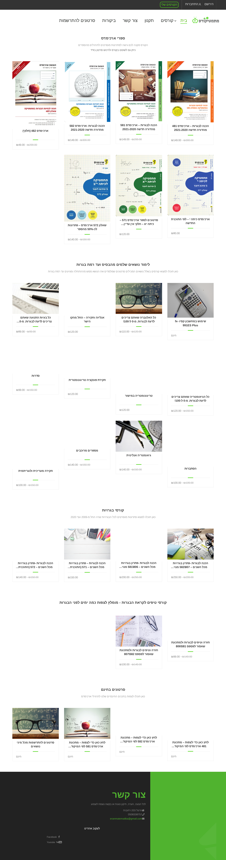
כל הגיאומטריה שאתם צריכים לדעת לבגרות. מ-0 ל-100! (190, 398)
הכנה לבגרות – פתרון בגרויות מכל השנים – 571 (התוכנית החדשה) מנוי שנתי (87, 565)
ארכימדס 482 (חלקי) (35, 130)
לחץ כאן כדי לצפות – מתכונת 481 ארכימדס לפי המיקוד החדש (190, 744)
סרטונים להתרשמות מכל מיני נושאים (35, 744)
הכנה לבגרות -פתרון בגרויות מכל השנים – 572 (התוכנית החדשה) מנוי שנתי (35, 565)
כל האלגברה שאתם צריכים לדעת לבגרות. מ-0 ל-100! (138, 319)
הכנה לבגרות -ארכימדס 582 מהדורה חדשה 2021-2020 (87, 127)
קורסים (167, 20)
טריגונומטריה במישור (139, 395)
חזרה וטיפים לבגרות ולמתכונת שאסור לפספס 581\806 (190, 644)
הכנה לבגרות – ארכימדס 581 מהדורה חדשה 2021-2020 (138, 127)
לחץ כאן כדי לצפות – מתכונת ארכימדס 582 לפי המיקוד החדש (139, 740)
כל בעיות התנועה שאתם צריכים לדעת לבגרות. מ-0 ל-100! (35, 320)
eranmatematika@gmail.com (126, 818)
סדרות (36, 375)
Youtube (51, 842)
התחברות (191, 4)
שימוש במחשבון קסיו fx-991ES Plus (190, 323)
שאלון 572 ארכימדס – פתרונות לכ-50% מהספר (87, 227)
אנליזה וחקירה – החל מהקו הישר (87, 319)
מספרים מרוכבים (87, 450)
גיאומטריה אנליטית (138, 455)
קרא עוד (190, 91)
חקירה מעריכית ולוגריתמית (35, 470)
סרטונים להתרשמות (77, 20)
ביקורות (109, 20)
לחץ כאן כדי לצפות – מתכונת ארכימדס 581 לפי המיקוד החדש (87, 745)
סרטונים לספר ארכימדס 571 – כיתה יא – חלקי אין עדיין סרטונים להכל (139, 222)
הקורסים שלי (169, 4)
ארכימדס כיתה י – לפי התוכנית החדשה (190, 221)
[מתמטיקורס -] (205, 20)
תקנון (149, 20)
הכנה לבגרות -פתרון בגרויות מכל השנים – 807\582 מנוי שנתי (190, 565)
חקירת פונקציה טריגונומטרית (87, 379)
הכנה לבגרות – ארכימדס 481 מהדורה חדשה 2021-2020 (190, 127)
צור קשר (130, 20)
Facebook (52, 837)
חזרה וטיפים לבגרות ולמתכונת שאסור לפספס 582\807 (139, 652)
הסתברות (191, 468)
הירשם (208, 4)
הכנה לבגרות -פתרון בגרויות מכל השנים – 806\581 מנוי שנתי (138, 565)
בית (183, 20)
